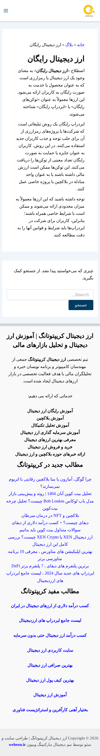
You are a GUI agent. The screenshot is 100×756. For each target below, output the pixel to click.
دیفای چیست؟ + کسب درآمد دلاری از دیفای (50, 522)
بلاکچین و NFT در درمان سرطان (50, 515)
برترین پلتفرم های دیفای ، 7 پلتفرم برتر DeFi (50, 565)
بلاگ (69, 44)
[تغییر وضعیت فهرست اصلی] (6, 11)
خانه (81, 44)
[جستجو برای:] (50, 295)
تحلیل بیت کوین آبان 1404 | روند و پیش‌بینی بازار (50, 493)
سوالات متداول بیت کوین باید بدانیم (50, 529)
